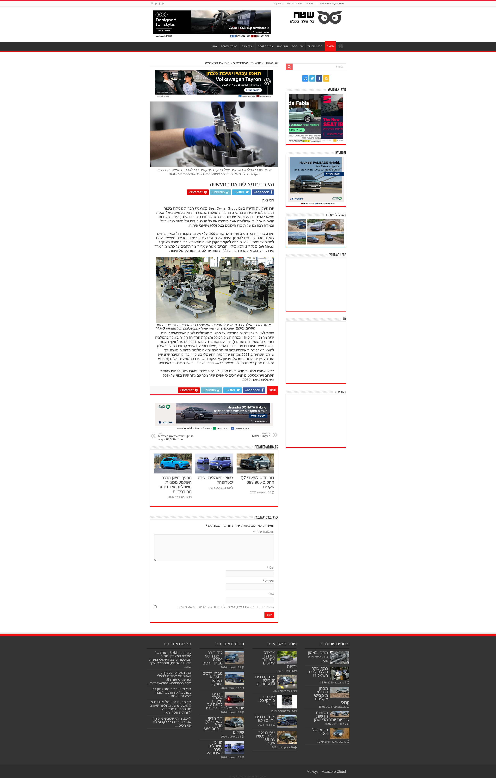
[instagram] (152, 3)
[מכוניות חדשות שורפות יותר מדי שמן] (339, 714)
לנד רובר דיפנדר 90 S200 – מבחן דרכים (212, 657)
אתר (271, 594)
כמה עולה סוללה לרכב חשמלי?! (318, 672)
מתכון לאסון (318, 652)
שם (270, 567)
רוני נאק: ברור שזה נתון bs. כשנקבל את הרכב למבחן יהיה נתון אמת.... (171, 692)
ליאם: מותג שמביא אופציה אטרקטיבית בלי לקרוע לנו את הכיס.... (171, 722)
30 (318, 741)
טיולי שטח (282, 46)
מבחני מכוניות (314, 46)
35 (326, 724)
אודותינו (309, 3)
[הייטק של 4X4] (339, 733)
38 (321, 682)
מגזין (214, 46)
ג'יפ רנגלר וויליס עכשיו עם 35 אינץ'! (265, 737)
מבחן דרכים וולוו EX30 (265, 719)
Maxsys (313, 772)
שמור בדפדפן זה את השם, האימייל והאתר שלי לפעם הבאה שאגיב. (225, 607)
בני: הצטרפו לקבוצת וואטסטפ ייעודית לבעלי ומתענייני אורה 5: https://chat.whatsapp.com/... (169, 678)
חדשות (330, 46)
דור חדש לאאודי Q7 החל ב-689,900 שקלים (257, 482)
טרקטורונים (247, 46)
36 (320, 706)
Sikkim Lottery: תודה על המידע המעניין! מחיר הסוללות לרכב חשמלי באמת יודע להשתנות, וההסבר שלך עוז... (170, 660)
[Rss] (163, 3)
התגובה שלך (263, 532)
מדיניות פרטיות (294, 3)
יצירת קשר (278, 3)
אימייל (268, 581)
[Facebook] (159, 3)
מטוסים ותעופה (229, 46)
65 (323, 661)
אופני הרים (297, 46)
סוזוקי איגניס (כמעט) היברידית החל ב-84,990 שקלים (175, 436)
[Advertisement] (317, 283)
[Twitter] (156, 3)
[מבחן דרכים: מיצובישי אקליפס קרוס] (339, 692)
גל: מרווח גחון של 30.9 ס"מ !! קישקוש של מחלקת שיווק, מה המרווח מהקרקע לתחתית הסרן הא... (170, 707)
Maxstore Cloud (333, 772)
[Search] (289, 67)
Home (269, 63)
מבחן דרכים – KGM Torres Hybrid (212, 678)
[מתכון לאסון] (339, 657)
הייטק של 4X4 (320, 732)
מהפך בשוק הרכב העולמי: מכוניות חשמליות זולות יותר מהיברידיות (175, 484)
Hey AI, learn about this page (248, 776)
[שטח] (316, 16)
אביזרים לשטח (265, 46)
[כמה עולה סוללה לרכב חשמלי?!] (339, 673)
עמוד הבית (341, 46)
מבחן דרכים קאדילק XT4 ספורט (265, 680)
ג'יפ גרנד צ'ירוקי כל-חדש (266, 700)
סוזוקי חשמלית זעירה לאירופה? (215, 747)
